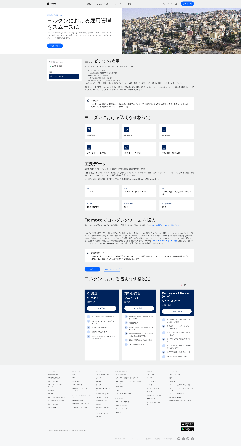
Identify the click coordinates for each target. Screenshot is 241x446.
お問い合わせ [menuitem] (151, 398)
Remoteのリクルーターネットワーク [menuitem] (180, 400)
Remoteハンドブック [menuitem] (102, 400)
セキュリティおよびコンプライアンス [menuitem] (127, 378)
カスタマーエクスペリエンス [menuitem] (124, 394)
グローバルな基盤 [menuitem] (121, 374)
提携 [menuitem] (170, 378)
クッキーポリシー (137, 439)
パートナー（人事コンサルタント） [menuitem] (180, 385)
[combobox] (187, 285)
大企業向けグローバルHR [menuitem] (79, 407)
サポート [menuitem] (149, 392)
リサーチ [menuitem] (98, 378)
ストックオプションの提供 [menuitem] (56, 400)
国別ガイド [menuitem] (51, 15)
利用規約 (148, 439)
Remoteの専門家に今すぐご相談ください (165, 225)
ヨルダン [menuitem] (59, 15)
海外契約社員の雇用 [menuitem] (54, 378)
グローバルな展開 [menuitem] (53, 381)
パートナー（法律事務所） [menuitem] (177, 394)
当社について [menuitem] (151, 374)
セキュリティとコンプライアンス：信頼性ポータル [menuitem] (128, 382)
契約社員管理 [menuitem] (76, 381)
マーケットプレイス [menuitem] (153, 388)
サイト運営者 (168, 439)
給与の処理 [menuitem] (51, 394)
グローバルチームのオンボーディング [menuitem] (56, 386)
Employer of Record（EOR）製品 (164, 241)
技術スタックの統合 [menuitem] (102, 397)
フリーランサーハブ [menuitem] (121, 409)
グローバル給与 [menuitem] (77, 385)
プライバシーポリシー (121, 439)
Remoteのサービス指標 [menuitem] (154, 395)
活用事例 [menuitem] (98, 381)
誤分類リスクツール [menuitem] (102, 413)
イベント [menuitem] (149, 385)
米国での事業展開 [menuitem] (53, 404)
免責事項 (157, 439)
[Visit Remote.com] (51, 3)
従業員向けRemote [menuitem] (121, 405)
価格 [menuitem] (73, 374)
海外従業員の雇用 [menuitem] (53, 374)
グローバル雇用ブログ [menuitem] (102, 374)
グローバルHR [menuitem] (52, 407)
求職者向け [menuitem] (119, 412)
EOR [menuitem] (73, 378)
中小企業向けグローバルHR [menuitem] (80, 404)
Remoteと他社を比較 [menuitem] (102, 394)
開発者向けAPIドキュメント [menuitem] (103, 389)
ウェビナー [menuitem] (99, 385)
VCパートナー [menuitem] (173, 381)
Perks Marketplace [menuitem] (175, 397)
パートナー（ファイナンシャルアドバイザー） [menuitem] (181, 389)
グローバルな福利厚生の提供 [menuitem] (56, 397)
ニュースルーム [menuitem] (151, 381)
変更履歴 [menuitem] (98, 416)
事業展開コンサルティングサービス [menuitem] (80, 389)
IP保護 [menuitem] (117, 390)
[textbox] (187, 285)
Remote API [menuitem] (51, 390)
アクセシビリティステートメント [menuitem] (155, 403)
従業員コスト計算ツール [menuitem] (102, 408)
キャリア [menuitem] (149, 378)
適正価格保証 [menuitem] (120, 387)
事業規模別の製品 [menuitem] (77, 400)
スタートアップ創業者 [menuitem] (122, 402)
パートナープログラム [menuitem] (176, 374)
